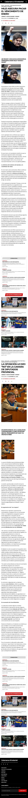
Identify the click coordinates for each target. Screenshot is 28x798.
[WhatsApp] (11, 23)
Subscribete (23, 790)
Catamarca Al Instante (9, 20)
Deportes (4, 269)
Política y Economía (10, 16)
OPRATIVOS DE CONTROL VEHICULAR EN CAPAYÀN (13, 277)
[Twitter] (5, 23)
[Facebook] (2, 23)
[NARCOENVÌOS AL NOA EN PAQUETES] (14, 303)
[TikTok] (5, 764)
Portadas (17, 16)
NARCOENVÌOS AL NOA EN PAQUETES (10, 261)
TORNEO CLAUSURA (6, 270)
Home (2, 5)
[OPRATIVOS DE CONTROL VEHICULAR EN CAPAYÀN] (14, 342)
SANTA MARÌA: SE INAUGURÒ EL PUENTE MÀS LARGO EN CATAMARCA (14, 286)
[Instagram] (3, 764)
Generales (7, 5)
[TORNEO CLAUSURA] (14, 322)
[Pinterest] (8, 23)
